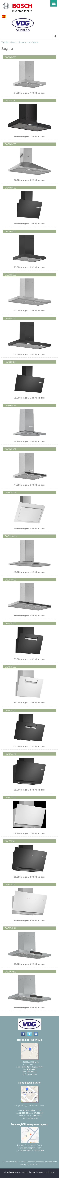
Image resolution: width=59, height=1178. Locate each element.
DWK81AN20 (10, 797)
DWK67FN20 (10, 667)
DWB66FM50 (10, 449)
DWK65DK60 (10, 188)
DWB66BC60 (10, 231)
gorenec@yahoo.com (33, 1148)
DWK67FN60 (10, 623)
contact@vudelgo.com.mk (32, 1067)
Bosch (14, 42)
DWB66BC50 (10, 57)
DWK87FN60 (10, 710)
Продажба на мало (29, 1082)
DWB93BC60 (10, 101)
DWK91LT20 (10, 885)
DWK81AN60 (10, 754)
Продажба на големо (29, 1039)
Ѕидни (35, 42)
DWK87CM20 (10, 493)
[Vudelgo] (18, 7)
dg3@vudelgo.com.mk (32, 1110)
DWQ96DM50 (11, 536)
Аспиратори (24, 42)
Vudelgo (5, 42)
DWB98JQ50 (10, 972)
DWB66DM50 (10, 406)
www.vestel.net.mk (47, 1172)
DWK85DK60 (10, 362)
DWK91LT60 (10, 841)
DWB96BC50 (10, 275)
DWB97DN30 (10, 580)
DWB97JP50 (10, 928)
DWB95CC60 (10, 318)
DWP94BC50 (10, 144)
